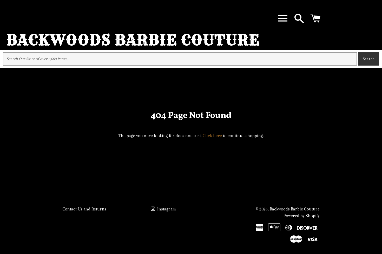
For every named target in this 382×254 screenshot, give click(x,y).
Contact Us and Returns (84, 209)
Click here (212, 135)
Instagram (166, 209)
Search (368, 59)
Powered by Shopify (302, 215)
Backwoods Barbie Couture (133, 40)
